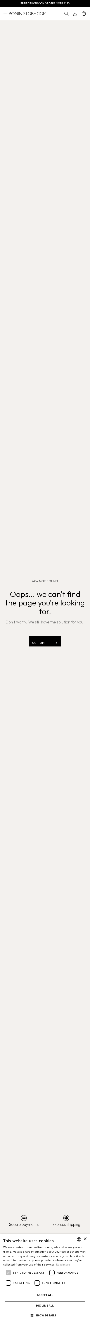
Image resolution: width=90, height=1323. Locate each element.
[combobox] (79, 1239)
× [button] (85, 1239)
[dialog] (45, 1278)
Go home (39, 642)
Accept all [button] (45, 1295)
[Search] (66, 13)
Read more (63, 1264)
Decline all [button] (45, 1305)
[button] (66, 13)
